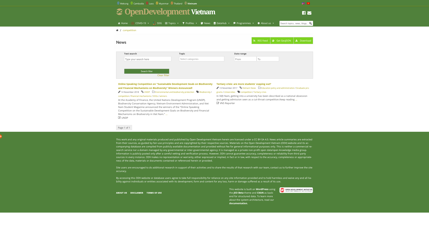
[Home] (117, 30)
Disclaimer (136, 192)
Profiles (190, 23)
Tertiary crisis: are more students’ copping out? (244, 84)
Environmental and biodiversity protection (174, 92)
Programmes (244, 23)
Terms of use (154, 192)
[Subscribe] (309, 13)
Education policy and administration (277, 88)
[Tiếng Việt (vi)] (308, 3)
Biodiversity (205, 92)
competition (129, 30)
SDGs (155, 96)
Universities (229, 92)
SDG (159, 23)
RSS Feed (262, 40)
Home (124, 23)
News (207, 23)
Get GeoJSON (284, 40)
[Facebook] (304, 13)
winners (163, 96)
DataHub (222, 23)
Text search (130, 53)
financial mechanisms (141, 96)
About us (266, 23)
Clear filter (163, 75)
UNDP (147, 92)
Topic (182, 53)
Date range (240, 53)
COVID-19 (140, 23)
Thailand (178, 3)
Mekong (124, 3)
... (167, 114)
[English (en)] (303, 3)
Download (305, 40)
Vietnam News (249, 88)
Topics (172, 23)
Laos (151, 3)
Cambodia (139, 3)
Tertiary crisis (260, 92)
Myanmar (164, 3)
